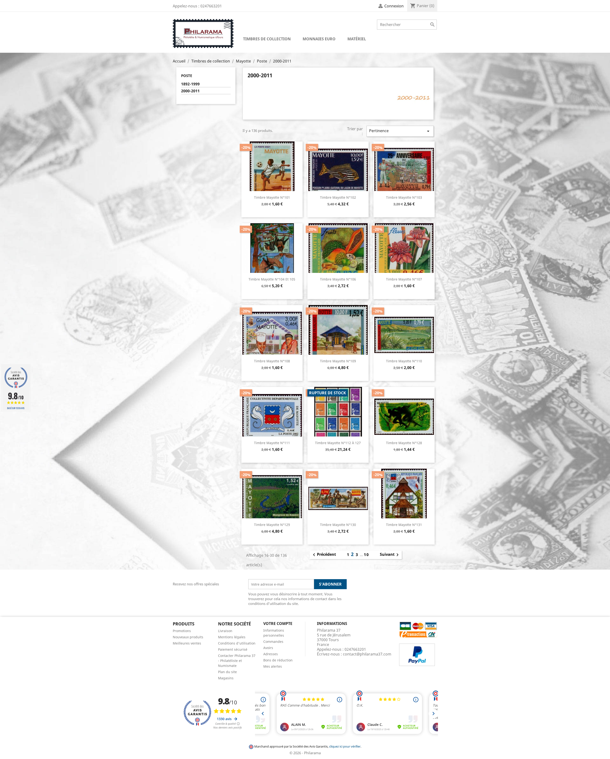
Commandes (273, 641)
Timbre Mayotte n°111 (272, 443)
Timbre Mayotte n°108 (272, 361)
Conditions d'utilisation (236, 643)
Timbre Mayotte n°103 (404, 197)
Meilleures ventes (187, 643)
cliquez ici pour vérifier (345, 746)
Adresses (270, 654)
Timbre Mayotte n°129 (272, 524)
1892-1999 (190, 84)
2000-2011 (190, 91)
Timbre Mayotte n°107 (404, 279)
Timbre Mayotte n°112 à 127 (338, 443)
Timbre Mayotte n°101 (272, 197)
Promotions (182, 631)
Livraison (225, 631)
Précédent (323, 555)
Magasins (226, 678)
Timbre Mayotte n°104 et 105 (272, 279)
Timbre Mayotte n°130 (338, 524)
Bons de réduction (278, 660)
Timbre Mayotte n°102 (338, 197)
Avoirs (268, 647)
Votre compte (277, 623)
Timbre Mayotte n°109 (338, 361)
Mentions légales (231, 637)
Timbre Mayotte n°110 (404, 361)
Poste (186, 75)
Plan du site (227, 672)
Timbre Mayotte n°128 (404, 443)
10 (366, 554)
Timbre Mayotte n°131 (404, 524)
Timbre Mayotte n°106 (338, 279)
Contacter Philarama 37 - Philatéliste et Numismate (236, 660)
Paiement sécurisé (232, 649)
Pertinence (400, 131)
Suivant (390, 555)
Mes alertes (272, 666)
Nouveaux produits (188, 637)
